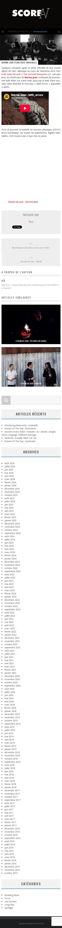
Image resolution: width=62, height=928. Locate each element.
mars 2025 (10, 514)
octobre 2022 (11, 606)
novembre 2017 (12, 793)
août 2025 (9, 498)
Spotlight (9, 907)
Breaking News (12, 895)
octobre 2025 (11, 495)
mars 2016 (10, 857)
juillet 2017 (10, 806)
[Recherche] (60, 31)
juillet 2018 (10, 768)
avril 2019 (9, 739)
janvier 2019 (10, 749)
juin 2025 (9, 504)
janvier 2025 (10, 520)
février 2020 (10, 707)
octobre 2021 (11, 644)
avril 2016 (9, 854)
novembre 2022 (12, 603)
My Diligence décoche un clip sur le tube (30, 247)
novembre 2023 (12, 564)
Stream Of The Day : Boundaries (20, 428)
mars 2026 (10, 479)
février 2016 (10, 860)
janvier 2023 (10, 596)
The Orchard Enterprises (35, 74)
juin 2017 (9, 809)
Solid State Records (11, 74)
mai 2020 (9, 698)
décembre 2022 (12, 599)
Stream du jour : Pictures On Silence (31, 340)
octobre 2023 (11, 568)
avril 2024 (9, 549)
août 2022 (9, 612)
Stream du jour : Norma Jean (23, 201)
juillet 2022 (10, 615)
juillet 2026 (10, 466)
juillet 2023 (10, 577)
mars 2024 (10, 552)
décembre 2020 (12, 676)
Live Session (11, 901)
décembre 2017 (12, 790)
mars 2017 (10, 819)
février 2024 (10, 555)
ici (28, 135)
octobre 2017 (11, 796)
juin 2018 (9, 771)
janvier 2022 (10, 634)
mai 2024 (9, 545)
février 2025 (10, 517)
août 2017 (9, 803)
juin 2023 (9, 580)
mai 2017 (9, 812)
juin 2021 (9, 657)
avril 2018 (9, 777)
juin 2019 (9, 733)
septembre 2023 (12, 571)
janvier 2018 (10, 787)
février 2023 (10, 593)
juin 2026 (9, 469)
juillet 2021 (10, 653)
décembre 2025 (12, 488)
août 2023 (9, 574)
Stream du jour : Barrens (31, 383)
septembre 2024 (12, 533)
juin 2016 (9, 847)
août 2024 (9, 536)
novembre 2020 (12, 679)
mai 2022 (9, 622)
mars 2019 (10, 742)
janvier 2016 (10, 863)
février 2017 (10, 822)
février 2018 (10, 784)
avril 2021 (9, 663)
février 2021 (10, 669)
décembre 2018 (12, 752)
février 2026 (10, 482)
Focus (7, 898)
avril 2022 (9, 625)
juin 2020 (9, 695)
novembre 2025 (12, 491)
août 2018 (9, 765)
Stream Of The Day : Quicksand (20, 441)
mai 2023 (9, 584)
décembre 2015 (12, 866)
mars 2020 (10, 704)
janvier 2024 (10, 558)
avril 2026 (9, 476)
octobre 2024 (11, 530)
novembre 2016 (12, 831)
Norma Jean (31, 77)
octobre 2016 (11, 834)
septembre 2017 (12, 800)
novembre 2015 (12, 869)
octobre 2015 (11, 873)
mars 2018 (10, 780)
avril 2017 (9, 815)
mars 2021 (10, 666)
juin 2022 (9, 618)
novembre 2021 (12, 641)
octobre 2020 (11, 682)
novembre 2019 (12, 717)
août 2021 (9, 650)
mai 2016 (9, 850)
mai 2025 (9, 507)
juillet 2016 (10, 844)
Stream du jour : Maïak (31, 261)
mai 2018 (9, 774)
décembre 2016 (12, 828)
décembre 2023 (12, 561)
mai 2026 (9, 472)
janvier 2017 (10, 825)
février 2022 (10, 631)
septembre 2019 (12, 723)
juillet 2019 (10, 730)
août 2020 (9, 688)
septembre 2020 (12, 685)
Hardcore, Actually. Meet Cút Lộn (21, 438)
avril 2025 (9, 510)
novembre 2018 (12, 755)
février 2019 (10, 746)
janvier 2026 (10, 485)
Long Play (9, 904)
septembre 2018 (12, 761)
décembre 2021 (12, 638)
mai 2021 (9, 660)
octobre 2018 (11, 758)
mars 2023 (10, 590)
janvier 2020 (10, 711)
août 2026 (9, 463)
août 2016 (9, 841)
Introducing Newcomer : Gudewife (45, 31)
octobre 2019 (11, 720)
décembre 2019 (12, 714)
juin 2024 (9, 542)
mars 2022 (10, 628)
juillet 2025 (10, 501)
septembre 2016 (12, 838)
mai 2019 (9, 736)
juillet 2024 (10, 539)
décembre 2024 (12, 523)
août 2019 (9, 726)
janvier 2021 (10, 672)
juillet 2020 (10, 692)
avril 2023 (9, 587)
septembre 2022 (12, 609)
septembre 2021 (12, 647)
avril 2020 (9, 701)
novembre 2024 (12, 526)
